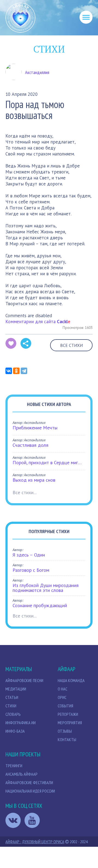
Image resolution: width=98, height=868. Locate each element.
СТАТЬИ (11, 697)
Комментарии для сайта (37, 322)
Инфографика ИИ (20, 722)
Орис (62, 697)
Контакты (67, 739)
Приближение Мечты (35, 427)
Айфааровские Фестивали (29, 782)
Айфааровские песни (24, 680)
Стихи (10, 705)
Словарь (13, 714)
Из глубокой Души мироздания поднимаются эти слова (46, 587)
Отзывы (65, 731)
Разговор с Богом (31, 570)
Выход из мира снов (34, 480)
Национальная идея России (30, 791)
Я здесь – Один (29, 555)
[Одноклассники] (16, 371)
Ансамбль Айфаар (21, 774)
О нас (62, 689)
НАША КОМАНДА (71, 680)
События (65, 705)
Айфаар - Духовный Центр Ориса (34, 841)
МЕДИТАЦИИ (15, 689)
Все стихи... (24, 492)
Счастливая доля (30, 445)
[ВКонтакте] (8, 371)
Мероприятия (70, 722)
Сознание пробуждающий (40, 605)
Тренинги (13, 765)
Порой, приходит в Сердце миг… (47, 462)
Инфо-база (15, 731)
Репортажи (68, 714)
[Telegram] (24, 371)
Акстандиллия (37, 72)
